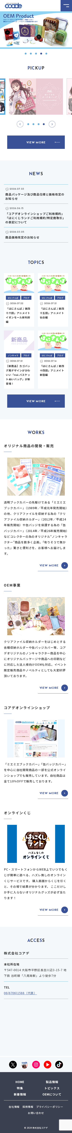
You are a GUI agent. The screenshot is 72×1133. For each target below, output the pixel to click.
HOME (20, 1082)
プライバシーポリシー (49, 1106)
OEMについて (51, 1094)
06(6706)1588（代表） (20, 993)
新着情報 (20, 1094)
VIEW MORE (35, 142)
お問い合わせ (36, 1113)
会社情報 (14, 1106)
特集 (20, 1088)
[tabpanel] (36, 30)
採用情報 (28, 1106)
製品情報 (52, 1082)
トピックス (52, 1088)
